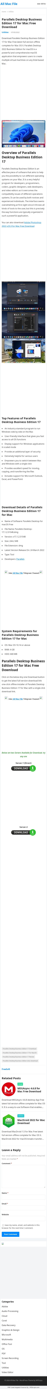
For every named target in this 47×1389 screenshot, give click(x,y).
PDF (4, 1353)
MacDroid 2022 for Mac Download (31, 1121)
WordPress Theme (26, 1380)
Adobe (5, 1306)
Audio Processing (10, 1311)
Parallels (20, 559)
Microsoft (6, 1334)
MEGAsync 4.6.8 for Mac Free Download (29, 1090)
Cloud (20, 1084)
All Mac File (9, 4)
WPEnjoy (39, 1380)
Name (5, 1193)
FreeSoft (6, 1069)
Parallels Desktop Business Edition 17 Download (19, 1049)
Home (4, 12)
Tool (4, 1363)
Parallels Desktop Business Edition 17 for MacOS (20, 1053)
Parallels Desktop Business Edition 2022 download (20, 1061)
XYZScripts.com (34, 1387)
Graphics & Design (10, 1330)
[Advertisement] (23, 92)
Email (5, 1203)
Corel (4, 1320)
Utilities (11, 12)
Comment (7, 1163)
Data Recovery (8, 1325)
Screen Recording (10, 1358)
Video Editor (7, 1372)
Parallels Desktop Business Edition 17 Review (18, 1057)
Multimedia (7, 1339)
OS (3, 1348)
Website (5, 1214)
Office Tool (7, 1344)
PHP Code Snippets (14, 1387)
